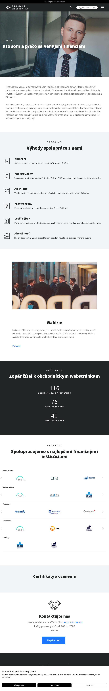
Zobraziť (16, 346)
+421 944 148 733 (73, 622)
